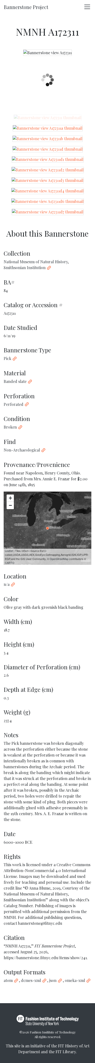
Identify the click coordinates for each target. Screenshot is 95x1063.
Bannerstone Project (26, 7)
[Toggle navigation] (87, 7)
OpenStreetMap (59, 559)
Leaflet (9, 551)
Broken (10, 427)
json (53, 980)
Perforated (13, 404)
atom (8, 980)
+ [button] (10, 498)
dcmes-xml (31, 980)
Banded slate (15, 381)
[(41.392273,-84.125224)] (47, 528)
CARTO (9, 563)
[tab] (48, 117)
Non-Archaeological (22, 450)
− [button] (10, 505)
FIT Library (66, 1051)
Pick (7, 358)
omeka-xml (75, 980)
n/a (7, 584)
